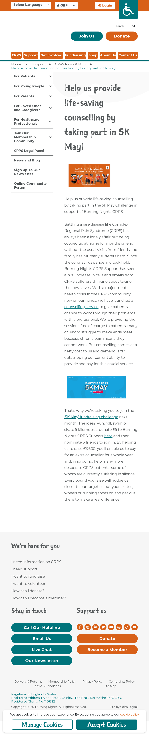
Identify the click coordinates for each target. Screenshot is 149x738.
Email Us (42, 638)
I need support (24, 569)
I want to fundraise (28, 576)
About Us (108, 55)
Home (16, 64)
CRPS (16, 55)
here (108, 436)
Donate (122, 36)
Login (106, 5)
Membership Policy (62, 681)
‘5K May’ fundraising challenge (91, 417)
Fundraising (75, 55)
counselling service (81, 307)
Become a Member (107, 649)
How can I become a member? (38, 598)
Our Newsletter (42, 660)
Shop (92, 55)
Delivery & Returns (28, 681)
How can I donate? (27, 591)
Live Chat (42, 649)
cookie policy (129, 714)
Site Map (110, 686)
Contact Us (127, 55)
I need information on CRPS (36, 562)
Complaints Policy (122, 681)
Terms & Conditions (47, 686)
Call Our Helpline (42, 627)
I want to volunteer (28, 583)
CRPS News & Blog (70, 64)
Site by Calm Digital (124, 707)
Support (31, 55)
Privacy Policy (92, 681)
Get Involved (51, 55)
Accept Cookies (107, 724)
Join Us (86, 36)
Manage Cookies (42, 724)
